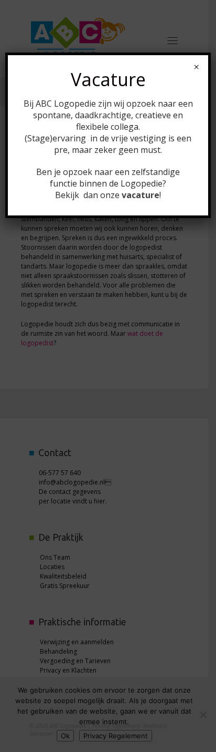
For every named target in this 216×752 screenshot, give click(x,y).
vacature (140, 195)
